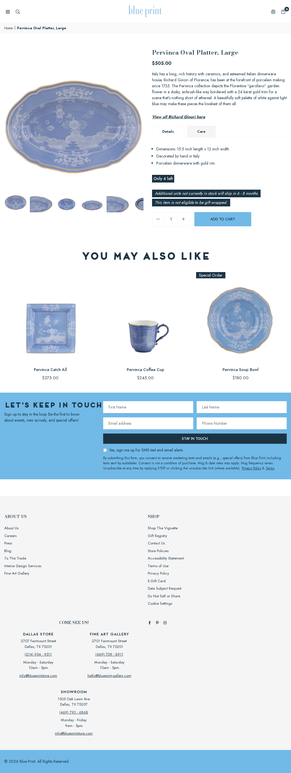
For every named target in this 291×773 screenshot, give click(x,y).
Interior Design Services (22, 566)
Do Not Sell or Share (164, 596)
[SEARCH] (18, 11)
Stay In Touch (195, 438)
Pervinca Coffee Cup (145, 369)
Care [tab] (201, 131)
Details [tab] (168, 131)
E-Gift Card (157, 581)
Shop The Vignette (163, 528)
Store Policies (158, 551)
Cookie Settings (160, 603)
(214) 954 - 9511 (38, 654)
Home (8, 28)
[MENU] (8, 11)
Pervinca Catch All (50, 369)
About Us (11, 528)
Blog (7, 551)
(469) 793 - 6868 (73, 712)
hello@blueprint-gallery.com (109, 675)
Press (8, 543)
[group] (74, 117)
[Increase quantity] (183, 219)
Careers (10, 535)
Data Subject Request (164, 588)
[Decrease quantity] (158, 219)
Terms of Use (158, 566)
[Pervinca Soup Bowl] (240, 316)
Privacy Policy (251, 468)
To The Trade (15, 558)
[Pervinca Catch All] (50, 316)
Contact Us (156, 543)
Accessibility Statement (166, 558)
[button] (283, 11)
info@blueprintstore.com (38, 675)
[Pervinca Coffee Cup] (146, 316)
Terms (270, 468)
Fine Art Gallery (16, 573)
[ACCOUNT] (273, 11)
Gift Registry (157, 535)
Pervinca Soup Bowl (241, 369)
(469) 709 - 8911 (109, 654)
